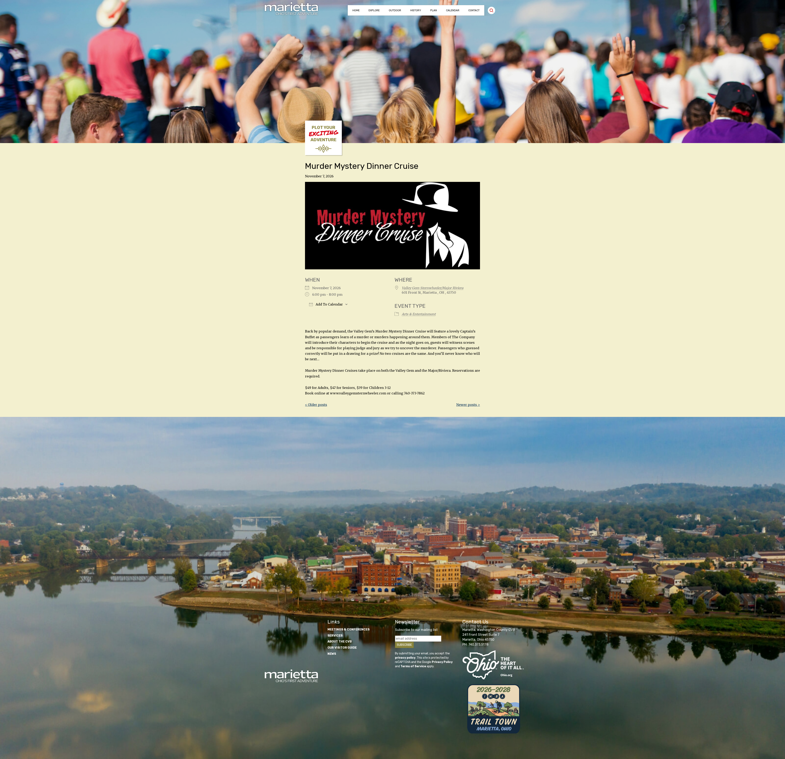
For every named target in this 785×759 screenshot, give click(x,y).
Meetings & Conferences (348, 629)
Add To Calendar (329, 304)
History (415, 10)
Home (356, 10)
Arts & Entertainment (419, 314)
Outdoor (395, 10)
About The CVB (339, 641)
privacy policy (405, 657)
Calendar (452, 10)
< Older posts (316, 405)
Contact (474, 10)
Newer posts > (468, 405)
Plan (433, 10)
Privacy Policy (442, 662)
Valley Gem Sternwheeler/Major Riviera (432, 288)
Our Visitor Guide (342, 647)
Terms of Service (413, 666)
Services (335, 635)
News (331, 654)
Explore (374, 10)
